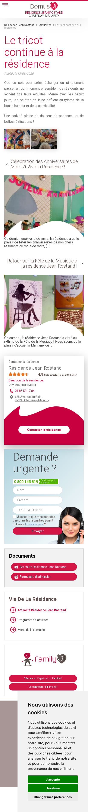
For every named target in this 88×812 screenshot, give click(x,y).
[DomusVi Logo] (44, 6)
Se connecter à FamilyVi (43, 686)
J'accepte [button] (53, 779)
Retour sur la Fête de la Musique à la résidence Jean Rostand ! (42, 263)
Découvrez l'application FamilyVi (43, 678)
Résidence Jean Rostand (19, 25)
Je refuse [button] (53, 788)
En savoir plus (34, 524)
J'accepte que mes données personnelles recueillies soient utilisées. (34, 520)
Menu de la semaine (31, 629)
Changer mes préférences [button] (53, 797)
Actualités (45, 25)
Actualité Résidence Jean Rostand (42, 610)
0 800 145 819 (26, 481)
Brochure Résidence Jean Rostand (43, 567)
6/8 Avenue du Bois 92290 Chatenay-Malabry (32, 398)
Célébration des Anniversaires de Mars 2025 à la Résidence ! (44, 164)
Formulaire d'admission (35, 576)
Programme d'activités (33, 620)
